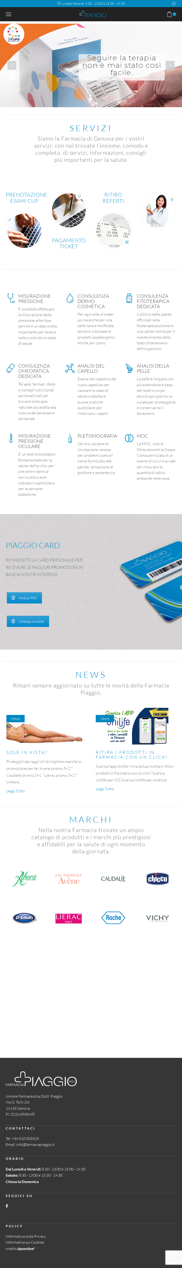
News (15, 718)
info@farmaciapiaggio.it (35, 1144)
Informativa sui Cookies (25, 1242)
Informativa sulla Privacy (26, 1236)
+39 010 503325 (25, 1138)
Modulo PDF (27, 598)
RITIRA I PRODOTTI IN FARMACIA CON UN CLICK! (132, 755)
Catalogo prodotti (31, 621)
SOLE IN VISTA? (27, 752)
